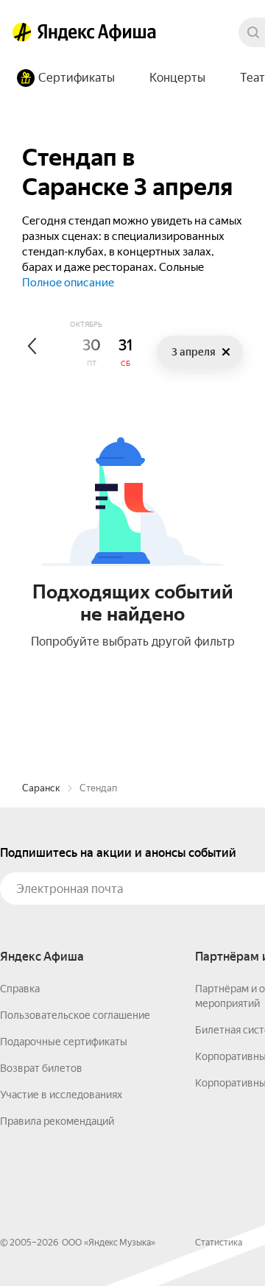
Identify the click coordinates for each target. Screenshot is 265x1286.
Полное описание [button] (68, 282)
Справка (20, 988)
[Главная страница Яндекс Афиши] (22, 32)
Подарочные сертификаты (63, 1041)
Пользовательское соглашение (75, 1015)
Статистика (218, 1242)
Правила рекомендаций (57, 1121)
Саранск (41, 788)
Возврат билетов (41, 1068)
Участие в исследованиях (61, 1094)
